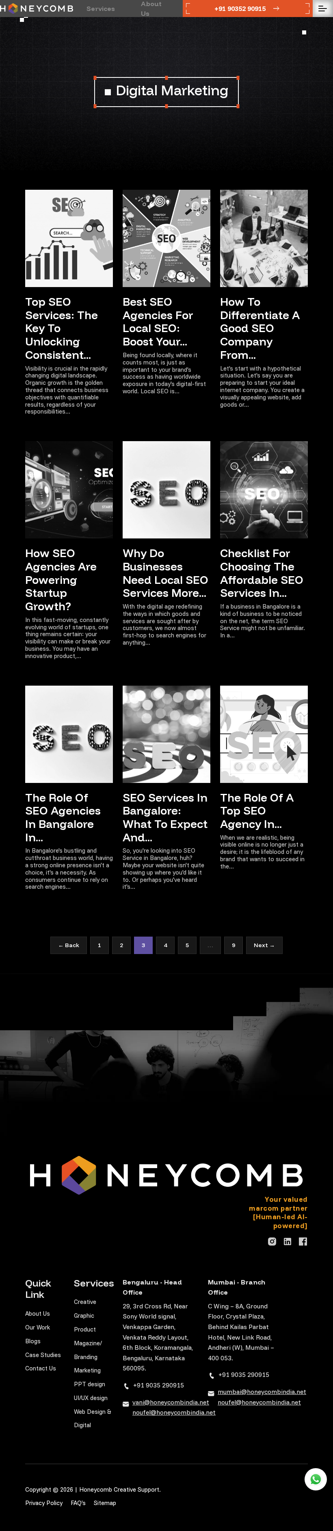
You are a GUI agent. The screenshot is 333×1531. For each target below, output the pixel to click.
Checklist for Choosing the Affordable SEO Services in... (261, 573)
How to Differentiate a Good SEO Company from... (260, 328)
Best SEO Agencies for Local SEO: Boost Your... (158, 321)
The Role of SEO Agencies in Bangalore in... (63, 817)
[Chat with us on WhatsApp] (316, 1479)
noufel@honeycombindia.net (174, 1412)
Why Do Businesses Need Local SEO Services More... (165, 573)
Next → (264, 945)
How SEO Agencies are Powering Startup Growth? (61, 579)
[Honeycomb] (36, 8)
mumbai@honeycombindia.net (262, 1391)
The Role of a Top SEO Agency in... (257, 811)
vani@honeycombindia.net (170, 1402)
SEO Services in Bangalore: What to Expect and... (165, 817)
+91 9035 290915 (158, 1385)
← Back (68, 945)
